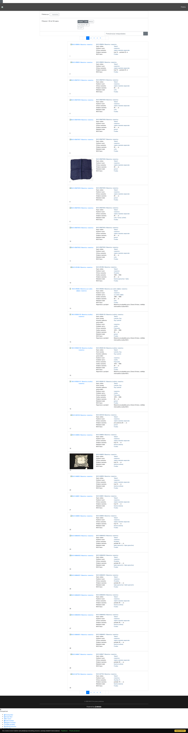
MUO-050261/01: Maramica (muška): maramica (109, 381)
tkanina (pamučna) (119, 279)
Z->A (79, 28)
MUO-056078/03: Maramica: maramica (107, 227)
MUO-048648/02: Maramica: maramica (107, 615)
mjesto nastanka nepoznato (122, 50)
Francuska (117, 328)
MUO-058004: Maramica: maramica (106, 44)
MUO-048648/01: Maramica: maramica (107, 634)
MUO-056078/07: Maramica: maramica (107, 139)
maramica (55, 14)
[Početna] (2, 7)
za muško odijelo (118, 295)
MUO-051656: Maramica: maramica (106, 267)
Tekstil (116, 46)
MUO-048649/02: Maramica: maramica (107, 555)
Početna (183, 7)
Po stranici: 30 (82, 25)
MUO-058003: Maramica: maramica (106, 62)
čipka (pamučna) (129, 545)
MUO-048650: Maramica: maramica (106, 516)
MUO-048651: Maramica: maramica (106, 496)
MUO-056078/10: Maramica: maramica (107, 80)
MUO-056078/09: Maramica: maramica (107, 100)
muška (116, 326)
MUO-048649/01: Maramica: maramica (107, 575)
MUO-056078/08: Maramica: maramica (107, 119)
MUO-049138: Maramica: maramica (106, 415)
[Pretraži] (145, 33)
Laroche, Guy (118, 318)
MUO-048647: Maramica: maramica (106, 654)
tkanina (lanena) (118, 444)
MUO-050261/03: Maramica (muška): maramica (109, 314)
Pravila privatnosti (74, 731)
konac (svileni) (122, 217)
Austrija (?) (117, 680)
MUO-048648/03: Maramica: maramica (107, 595)
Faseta (80, 22)
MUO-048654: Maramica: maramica (106, 435)
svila (115, 90)
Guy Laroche (117, 320)
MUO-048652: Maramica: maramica (106, 476)
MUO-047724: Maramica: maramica (106, 674)
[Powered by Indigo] (94, 706)
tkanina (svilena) (118, 464)
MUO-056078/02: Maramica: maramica (107, 247)
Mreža (91, 22)
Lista (86, 22)
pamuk (116, 129)
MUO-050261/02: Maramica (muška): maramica (109, 348)
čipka (127, 279)
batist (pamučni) (118, 545)
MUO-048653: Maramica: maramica (106, 454)
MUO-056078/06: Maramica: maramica (107, 159)
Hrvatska (116, 273)
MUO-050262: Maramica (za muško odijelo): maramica (111, 289)
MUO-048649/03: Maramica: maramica (107, 535)
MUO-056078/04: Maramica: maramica (107, 208)
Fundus (116, 54)
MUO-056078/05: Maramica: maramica (107, 188)
